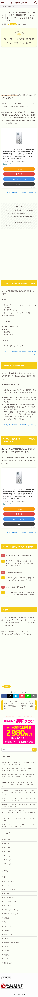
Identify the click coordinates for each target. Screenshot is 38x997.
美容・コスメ (8, 934)
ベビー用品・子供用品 (11, 910)
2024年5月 (7, 839)
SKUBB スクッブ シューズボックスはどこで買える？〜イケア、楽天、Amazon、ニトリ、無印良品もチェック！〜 (18, 812)
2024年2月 (7, 851)
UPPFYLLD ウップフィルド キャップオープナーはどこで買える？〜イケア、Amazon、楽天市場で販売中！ (18, 784)
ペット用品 (7, 905)
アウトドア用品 (9, 881)
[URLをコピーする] (34, 696)
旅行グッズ (7, 926)
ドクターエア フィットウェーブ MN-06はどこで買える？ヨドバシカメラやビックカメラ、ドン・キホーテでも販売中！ (18, 792)
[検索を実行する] (34, 750)
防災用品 (6, 950)
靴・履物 (6, 959)
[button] (4, 696)
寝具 (5, 922)
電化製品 (13, 24)
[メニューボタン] (2, 2)
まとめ (8, 225)
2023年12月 (7, 860)
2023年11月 (7, 864)
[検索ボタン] (35, 2)
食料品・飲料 (8, 963)
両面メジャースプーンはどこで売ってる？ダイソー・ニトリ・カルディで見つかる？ (18, 799)
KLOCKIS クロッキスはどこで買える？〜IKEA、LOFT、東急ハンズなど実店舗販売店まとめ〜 (17, 769)
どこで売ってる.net (19, 3)
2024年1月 (7, 856)
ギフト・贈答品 (9, 897)
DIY (5, 877)
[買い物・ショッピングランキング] (12, 988)
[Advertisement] (19, 68)
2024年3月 (7, 847)
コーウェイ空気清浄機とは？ (15, 213)
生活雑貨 (6, 930)
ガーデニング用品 (9, 889)
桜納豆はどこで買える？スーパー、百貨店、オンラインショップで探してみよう (18, 805)
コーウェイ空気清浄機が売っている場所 (19, 210)
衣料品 (6, 938)
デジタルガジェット (10, 901)
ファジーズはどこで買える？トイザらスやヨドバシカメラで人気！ (18, 819)
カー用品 (6, 893)
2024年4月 (7, 843)
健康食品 (6, 918)
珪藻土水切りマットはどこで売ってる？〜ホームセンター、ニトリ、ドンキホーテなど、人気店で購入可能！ (18, 776)
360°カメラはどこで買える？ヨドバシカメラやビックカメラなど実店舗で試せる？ (18, 763)
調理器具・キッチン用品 (11, 942)
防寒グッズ (7, 946)
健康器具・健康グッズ (11, 914)
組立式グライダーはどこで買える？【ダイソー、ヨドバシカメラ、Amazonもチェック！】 (18, 825)
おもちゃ (6, 885)
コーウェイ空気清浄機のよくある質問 (18, 222)
